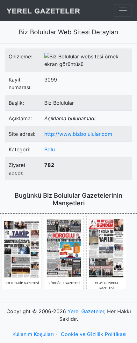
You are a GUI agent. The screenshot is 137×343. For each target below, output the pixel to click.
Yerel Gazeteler (86, 311)
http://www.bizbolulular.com (78, 134)
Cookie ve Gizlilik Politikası (93, 334)
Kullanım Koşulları (33, 334)
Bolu (49, 149)
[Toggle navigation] (123, 10)
